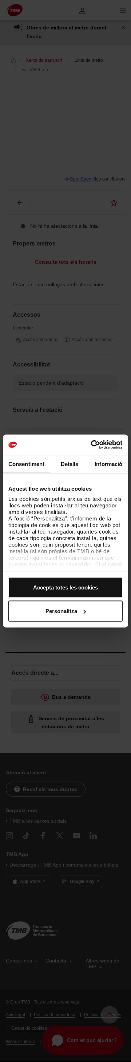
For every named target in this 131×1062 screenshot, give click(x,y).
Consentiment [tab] (26, 464)
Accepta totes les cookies (65, 587)
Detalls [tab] (70, 464)
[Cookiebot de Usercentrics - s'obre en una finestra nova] (92, 445)
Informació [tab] (108, 464)
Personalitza (61, 611)
